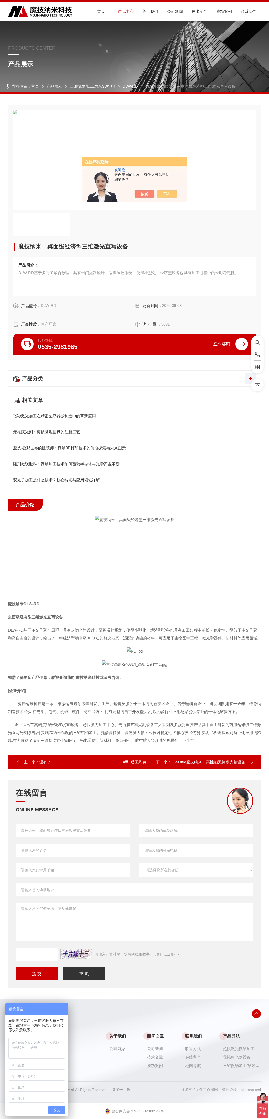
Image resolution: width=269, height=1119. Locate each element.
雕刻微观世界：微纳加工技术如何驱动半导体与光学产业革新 (66, 464)
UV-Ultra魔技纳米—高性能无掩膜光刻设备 (208, 762)
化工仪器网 (210, 1089)
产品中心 (126, 11)
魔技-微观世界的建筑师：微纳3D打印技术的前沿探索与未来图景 (69, 448)
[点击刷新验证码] (76, 954)
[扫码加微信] (257, 367)
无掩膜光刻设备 (237, 1057)
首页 (101, 11)
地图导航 (193, 1065)
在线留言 (193, 1057)
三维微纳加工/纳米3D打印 (92, 86)
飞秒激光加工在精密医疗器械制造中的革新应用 (54, 416)
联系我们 (248, 11)
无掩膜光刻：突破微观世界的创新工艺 (46, 432)
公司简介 (117, 1049)
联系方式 (193, 1049)
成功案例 (224, 11)
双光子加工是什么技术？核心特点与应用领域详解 (56, 480)
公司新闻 (175, 11)
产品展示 (54, 86)
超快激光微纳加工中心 (242, 1049)
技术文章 (199, 11)
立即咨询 (221, 344)
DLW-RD (130, 86)
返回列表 (138, 762)
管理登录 (229, 1089)
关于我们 (150, 11)
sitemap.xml (251, 1089)
